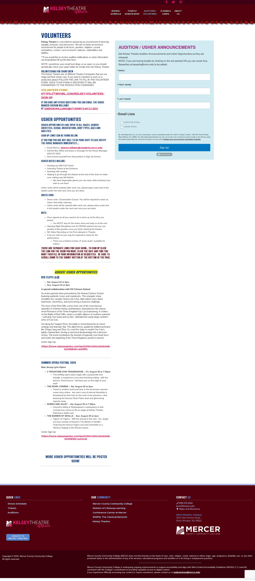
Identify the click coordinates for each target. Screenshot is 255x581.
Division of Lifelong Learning (109, 508)
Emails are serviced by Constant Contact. (182, 139)
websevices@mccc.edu (187, 572)
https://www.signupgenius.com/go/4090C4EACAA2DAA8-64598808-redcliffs (75, 347)
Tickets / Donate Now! (132, 12)
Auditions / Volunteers (150, 12)
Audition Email (132, 122)
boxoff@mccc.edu (185, 506)
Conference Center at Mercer (109, 512)
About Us (178, 12)
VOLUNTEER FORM (54, 90)
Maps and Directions (189, 509)
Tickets (12, 508)
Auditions (13, 512)
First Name (124, 85)
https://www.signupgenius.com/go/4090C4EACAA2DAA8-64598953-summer (75, 437)
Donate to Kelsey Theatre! (18, 537)
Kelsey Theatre (101, 521)
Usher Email (130, 126)
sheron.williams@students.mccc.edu (71, 108)
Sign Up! (164, 147)
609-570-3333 (186, 503)
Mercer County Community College (112, 503)
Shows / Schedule (116, 12)
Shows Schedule (17, 503)
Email (121, 71)
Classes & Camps (165, 12)
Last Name (124, 99)
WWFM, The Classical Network (110, 517)
